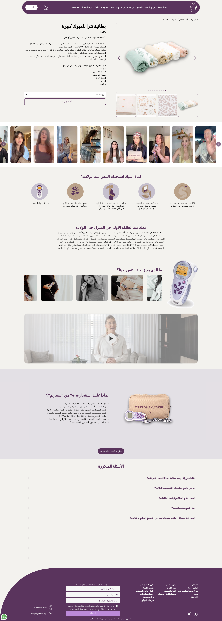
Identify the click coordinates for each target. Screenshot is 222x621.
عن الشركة (162, 7)
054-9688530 (40, 607)
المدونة (194, 597)
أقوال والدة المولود (145, 591)
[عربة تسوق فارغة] (46, 7)
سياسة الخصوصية (78, 609)
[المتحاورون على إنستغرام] (189, 614)
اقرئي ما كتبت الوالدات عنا (111, 451)
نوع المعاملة (100, 95)
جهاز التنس (150, 7)
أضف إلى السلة (65, 102)
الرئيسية (194, 19)
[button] (65, 94)
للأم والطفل (184, 19)
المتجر (140, 7)
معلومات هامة (101, 7)
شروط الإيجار (148, 588)
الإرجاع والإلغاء (147, 584)
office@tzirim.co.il (39, 613)
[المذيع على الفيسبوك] (196, 614)
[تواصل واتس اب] (4, 617)
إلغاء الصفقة (170, 591)
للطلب (31, 7)
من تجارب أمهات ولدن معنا (122, 7)
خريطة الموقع (148, 600)
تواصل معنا (87, 7)
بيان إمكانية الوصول (167, 594)
